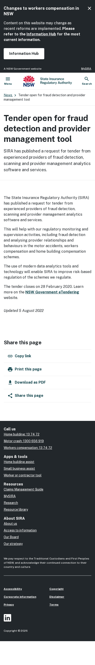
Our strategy (13, 544)
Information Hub (41, 34)
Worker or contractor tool (23, 475)
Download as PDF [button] (30, 382)
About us (10, 523)
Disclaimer (56, 596)
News (8, 95)
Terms (54, 604)
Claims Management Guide (23, 489)
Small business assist (19, 468)
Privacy (9, 604)
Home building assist (19, 462)
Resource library (16, 509)
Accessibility (13, 588)
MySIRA (86, 68)
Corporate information (20, 596)
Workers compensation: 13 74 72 (28, 448)
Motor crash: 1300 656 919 (24, 441)
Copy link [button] (23, 356)
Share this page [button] (29, 395)
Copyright (56, 588)
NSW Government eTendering (52, 292)
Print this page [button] (28, 369)
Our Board (11, 537)
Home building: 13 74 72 (21, 434)
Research (11, 503)
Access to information (20, 530)
